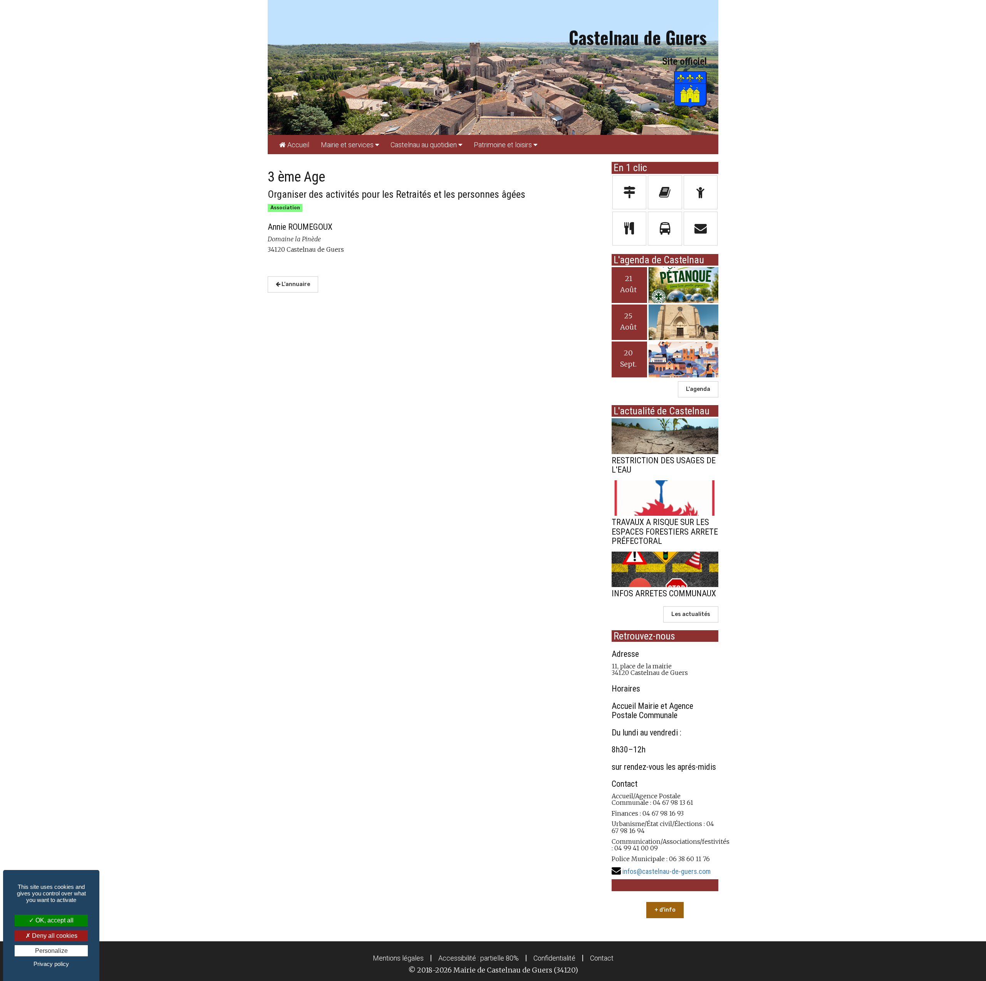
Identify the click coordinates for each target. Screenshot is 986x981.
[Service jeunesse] (701, 192)
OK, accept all (54, 920)
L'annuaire (295, 284)
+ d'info (665, 910)
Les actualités (690, 614)
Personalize (51, 950)
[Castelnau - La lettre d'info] (665, 192)
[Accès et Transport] (665, 229)
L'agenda (698, 389)
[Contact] (701, 229)
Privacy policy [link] (51, 964)
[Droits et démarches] (629, 192)
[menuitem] (294, 144)
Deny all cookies (53, 935)
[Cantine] (629, 229)
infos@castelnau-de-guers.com (666, 871)
